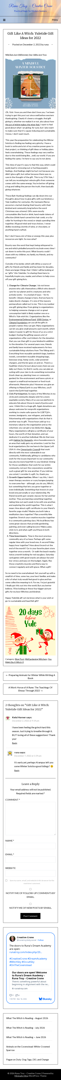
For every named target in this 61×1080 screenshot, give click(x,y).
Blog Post (19, 659)
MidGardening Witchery (36, 659)
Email (9, 854)
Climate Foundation (18, 322)
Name (9, 840)
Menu (55, 19)
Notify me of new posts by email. (30, 907)
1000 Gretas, (43, 319)
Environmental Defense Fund (22, 319)
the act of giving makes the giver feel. (22, 124)
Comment (12, 799)
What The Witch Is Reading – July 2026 (25, 1027)
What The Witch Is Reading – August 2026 (27, 1018)
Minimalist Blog (21, 1076)
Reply (14, 743)
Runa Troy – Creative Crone (30, 6)
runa (46, 44)
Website (10, 868)
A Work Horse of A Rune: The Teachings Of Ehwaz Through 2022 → (30, 689)
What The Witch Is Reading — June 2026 (26, 1037)
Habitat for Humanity (23, 440)
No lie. (48, 427)
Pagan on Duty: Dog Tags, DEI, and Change (27, 1059)
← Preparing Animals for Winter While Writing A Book (30, 676)
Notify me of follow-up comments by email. (30, 895)
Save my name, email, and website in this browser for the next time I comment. (32, 882)
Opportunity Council (30, 449)
